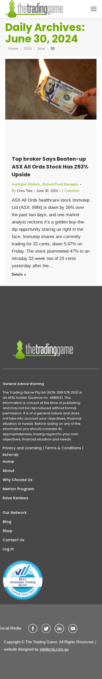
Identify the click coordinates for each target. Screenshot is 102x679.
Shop (7, 530)
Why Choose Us (17, 479)
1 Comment (70, 191)
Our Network (15, 512)
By (22, 191)
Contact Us (13, 540)
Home (8, 461)
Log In (8, 549)
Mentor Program (18, 488)
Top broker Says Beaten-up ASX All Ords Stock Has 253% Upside (50, 166)
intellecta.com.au (54, 649)
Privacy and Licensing (22, 448)
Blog (7, 521)
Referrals (11, 454)
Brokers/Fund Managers (60, 184)
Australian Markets (26, 184)
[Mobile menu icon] (93, 9)
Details (17, 274)
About (8, 470)
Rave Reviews (15, 498)
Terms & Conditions (63, 448)
